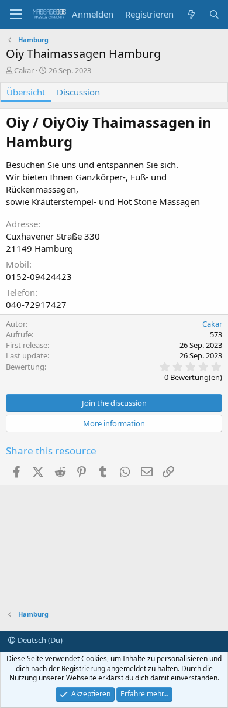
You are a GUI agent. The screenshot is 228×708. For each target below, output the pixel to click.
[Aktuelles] (190, 14)
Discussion (78, 92)
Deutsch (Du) (39, 640)
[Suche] (214, 14)
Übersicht (25, 92)
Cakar (24, 70)
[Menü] (16, 14)
